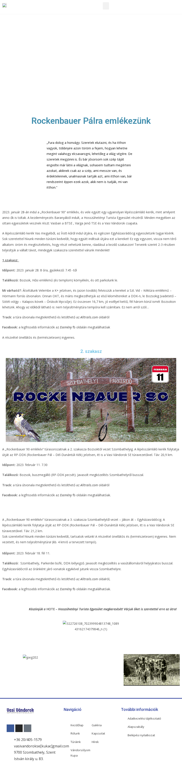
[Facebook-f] (10, 728)
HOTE (50, 609)
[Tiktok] (27, 728)
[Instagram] (19, 728)
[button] (106, 6)
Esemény (66, 327)
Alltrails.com (89, 317)
